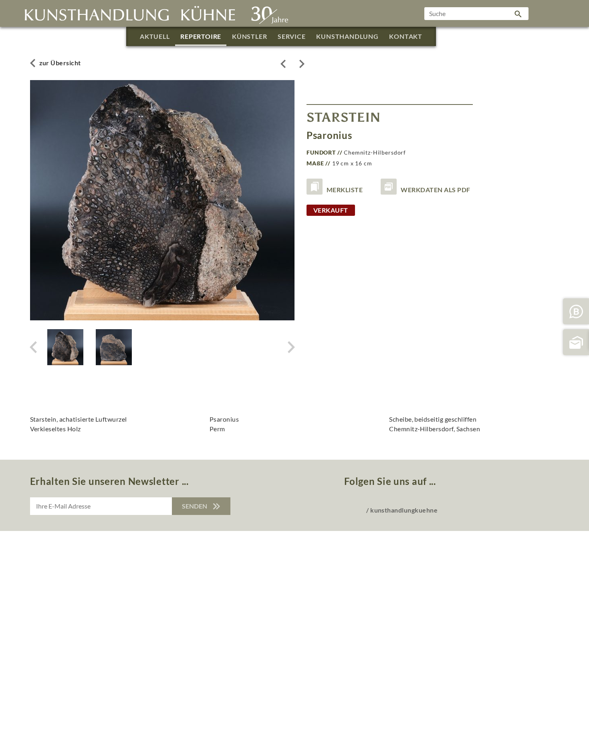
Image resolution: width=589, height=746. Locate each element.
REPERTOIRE (200, 36)
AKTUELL (155, 36)
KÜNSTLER (249, 36)
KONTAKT (405, 36)
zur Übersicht (60, 62)
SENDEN (195, 506)
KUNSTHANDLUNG (347, 36)
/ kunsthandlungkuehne (402, 510)
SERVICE (292, 36)
